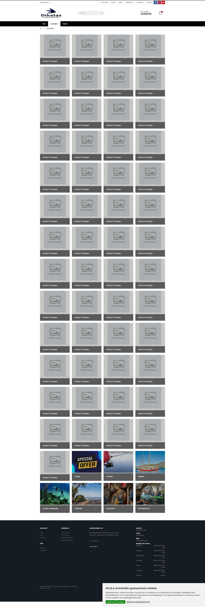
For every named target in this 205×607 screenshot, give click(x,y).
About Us (43, 548)
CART (120, 2)
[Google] (163, 2)
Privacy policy (65, 532)
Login (41, 532)
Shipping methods (67, 540)
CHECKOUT (129, 2)
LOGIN (149, 2)
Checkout (43, 538)
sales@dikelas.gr (141, 540)
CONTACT (140, 2)
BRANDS (65, 24)
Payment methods (67, 538)
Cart (41, 535)
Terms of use (65, 535)
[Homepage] (41, 28)
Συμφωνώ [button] (111, 602)
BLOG (113, 2)
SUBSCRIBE (93, 546)
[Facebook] (155, 2)
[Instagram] (159, 2)
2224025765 (140, 535)
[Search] (101, 13)
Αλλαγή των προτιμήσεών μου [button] (138, 602)
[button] (162, 13)
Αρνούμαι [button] (120, 602)
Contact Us (43, 550)
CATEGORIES (54, 24)
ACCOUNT (104, 2)
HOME (44, 24)
